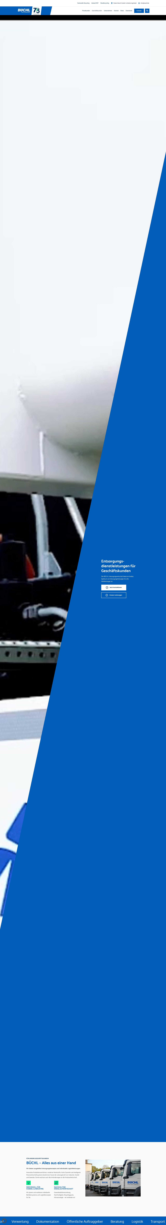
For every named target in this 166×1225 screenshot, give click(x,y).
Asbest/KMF (94, 3)
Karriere (116, 10)
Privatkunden (86, 10)
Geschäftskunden (97, 10)
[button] (147, 11)
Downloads (129, 10)
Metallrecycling (104, 3)
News (122, 10)
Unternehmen (108, 10)
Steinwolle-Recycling (83, 3)
